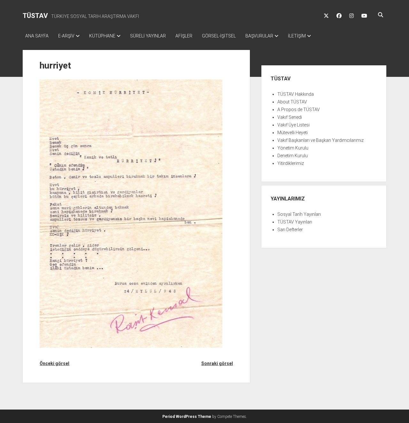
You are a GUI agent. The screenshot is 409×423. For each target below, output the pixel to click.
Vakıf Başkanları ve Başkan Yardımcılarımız (320, 140)
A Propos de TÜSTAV (298, 109)
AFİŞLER (183, 35)
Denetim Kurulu (292, 155)
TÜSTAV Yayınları (294, 221)
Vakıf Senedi (289, 117)
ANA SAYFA (37, 35)
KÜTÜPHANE (102, 35)
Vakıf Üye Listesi (293, 124)
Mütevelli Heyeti (292, 132)
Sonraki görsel (217, 363)
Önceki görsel (54, 363)
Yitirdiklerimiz (290, 163)
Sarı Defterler (290, 229)
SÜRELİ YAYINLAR (148, 35)
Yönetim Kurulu (292, 147)
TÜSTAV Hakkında (295, 94)
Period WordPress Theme (186, 416)
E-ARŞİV (66, 35)
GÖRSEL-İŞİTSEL (219, 35)
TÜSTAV (35, 16)
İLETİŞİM (297, 35)
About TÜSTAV (292, 101)
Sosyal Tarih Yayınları (299, 214)
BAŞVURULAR (259, 35)
